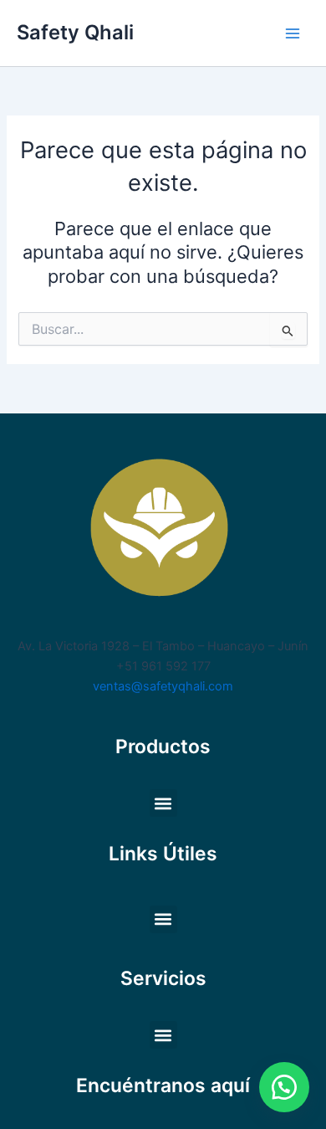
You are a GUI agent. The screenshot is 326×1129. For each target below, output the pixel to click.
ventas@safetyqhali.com (163, 686)
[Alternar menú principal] (292, 32)
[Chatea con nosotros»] (284, 1087)
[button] (163, 803)
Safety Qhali (75, 32)
